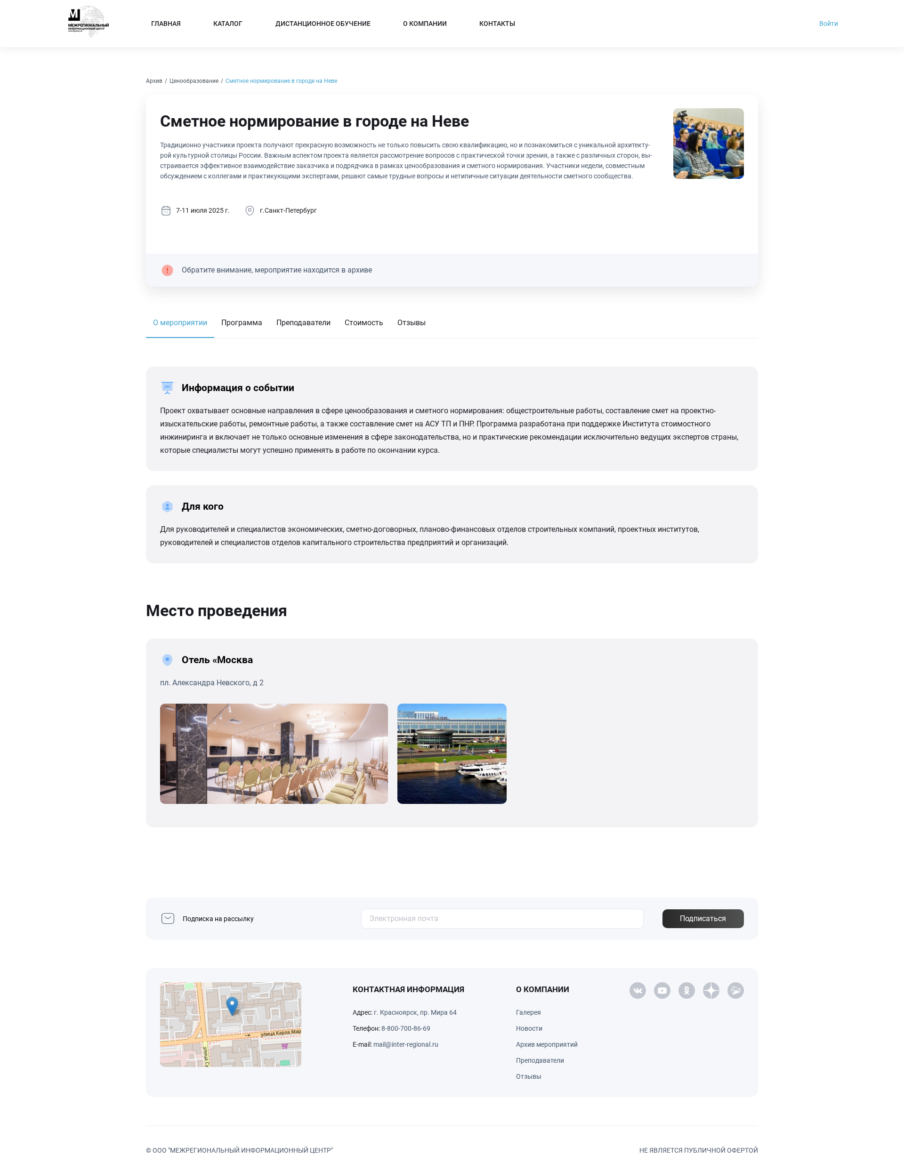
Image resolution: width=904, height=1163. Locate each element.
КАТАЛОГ (227, 23)
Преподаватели (303, 322)
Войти (828, 23)
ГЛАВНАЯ (166, 23)
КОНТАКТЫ (497, 23)
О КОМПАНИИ (425, 23)
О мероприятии (180, 322)
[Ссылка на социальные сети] (637, 990)
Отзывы (411, 322)
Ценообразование (194, 81)
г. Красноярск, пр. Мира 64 (415, 1012)
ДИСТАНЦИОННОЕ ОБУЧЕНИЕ (323, 23)
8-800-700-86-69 (405, 1028)
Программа (241, 322)
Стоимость (364, 322)
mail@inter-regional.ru (405, 1044)
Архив (154, 81)
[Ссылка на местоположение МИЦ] (230, 1024)
